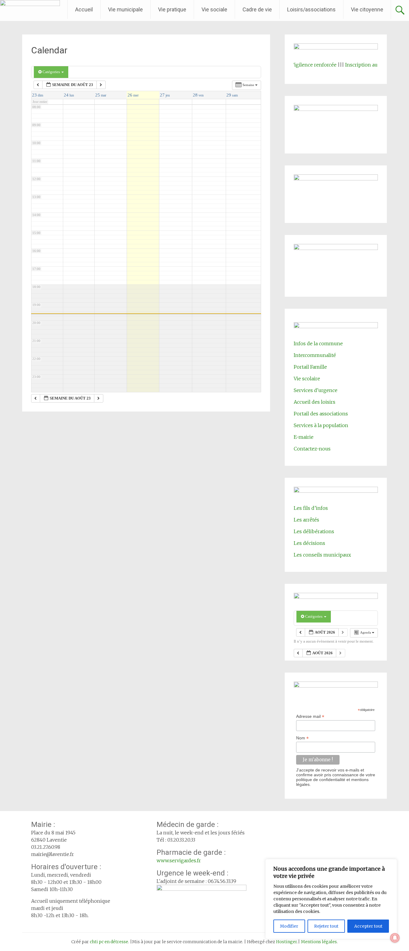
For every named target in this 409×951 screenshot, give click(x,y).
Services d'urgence (315, 390)
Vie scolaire (307, 379)
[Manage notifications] (395, 938)
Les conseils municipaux (322, 555)
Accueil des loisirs (314, 402)
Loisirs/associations (311, 9)
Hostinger (286, 941)
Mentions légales (319, 941)
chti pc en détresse (109, 941)
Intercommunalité (315, 355)
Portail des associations (321, 414)
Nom (302, 738)
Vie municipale (125, 9)
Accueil (84, 9)
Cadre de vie (257, 9)
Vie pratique (172, 9)
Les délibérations (314, 531)
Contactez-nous (312, 449)
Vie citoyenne (367, 9)
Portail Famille (310, 367)
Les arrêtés (306, 520)
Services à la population (321, 425)
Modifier (289, 926)
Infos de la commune (318, 343)
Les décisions (309, 543)
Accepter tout (368, 926)
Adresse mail (310, 716)
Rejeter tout (326, 926)
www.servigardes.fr (179, 860)
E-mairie (303, 437)
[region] (331, 899)
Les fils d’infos (311, 508)
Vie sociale (214, 9)
